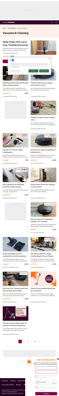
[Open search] (52, 22)
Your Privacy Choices (8, 384)
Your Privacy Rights (15, 70)
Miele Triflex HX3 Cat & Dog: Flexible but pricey (15, 43)
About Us (18, 384)
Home (4, 28)
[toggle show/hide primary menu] (56, 22)
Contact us (5, 380)
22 (35, 341)
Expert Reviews (7, 22)
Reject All (33, 70)
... (31, 341)
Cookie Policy (16, 67)
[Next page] (39, 341)
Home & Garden (12, 28)
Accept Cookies (44, 70)
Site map (13, 380)
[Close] (49, 58)
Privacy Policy (22, 380)
